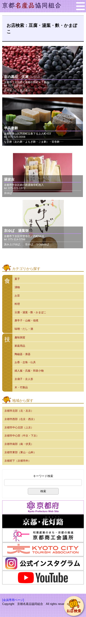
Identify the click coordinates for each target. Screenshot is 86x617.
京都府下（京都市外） (17, 460)
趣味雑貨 (20, 337)
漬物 (17, 287)
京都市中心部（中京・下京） (21, 435)
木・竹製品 (21, 387)
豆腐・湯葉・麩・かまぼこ (30, 312)
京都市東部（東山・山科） (20, 452)
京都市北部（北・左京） (19, 410)
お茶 (17, 295)
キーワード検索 (43, 476)
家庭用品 (20, 345)
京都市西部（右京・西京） (20, 419)
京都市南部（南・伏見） (19, 444)
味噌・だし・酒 (24, 328)
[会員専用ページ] (13, 600)
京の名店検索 (74, 606)
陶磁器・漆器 (22, 354)
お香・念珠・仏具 (25, 362)
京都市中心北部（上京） (19, 427)
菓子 (17, 278)
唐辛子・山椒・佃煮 (26, 320)
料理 (17, 304)
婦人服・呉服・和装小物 (29, 370)
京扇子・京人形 (24, 379)
